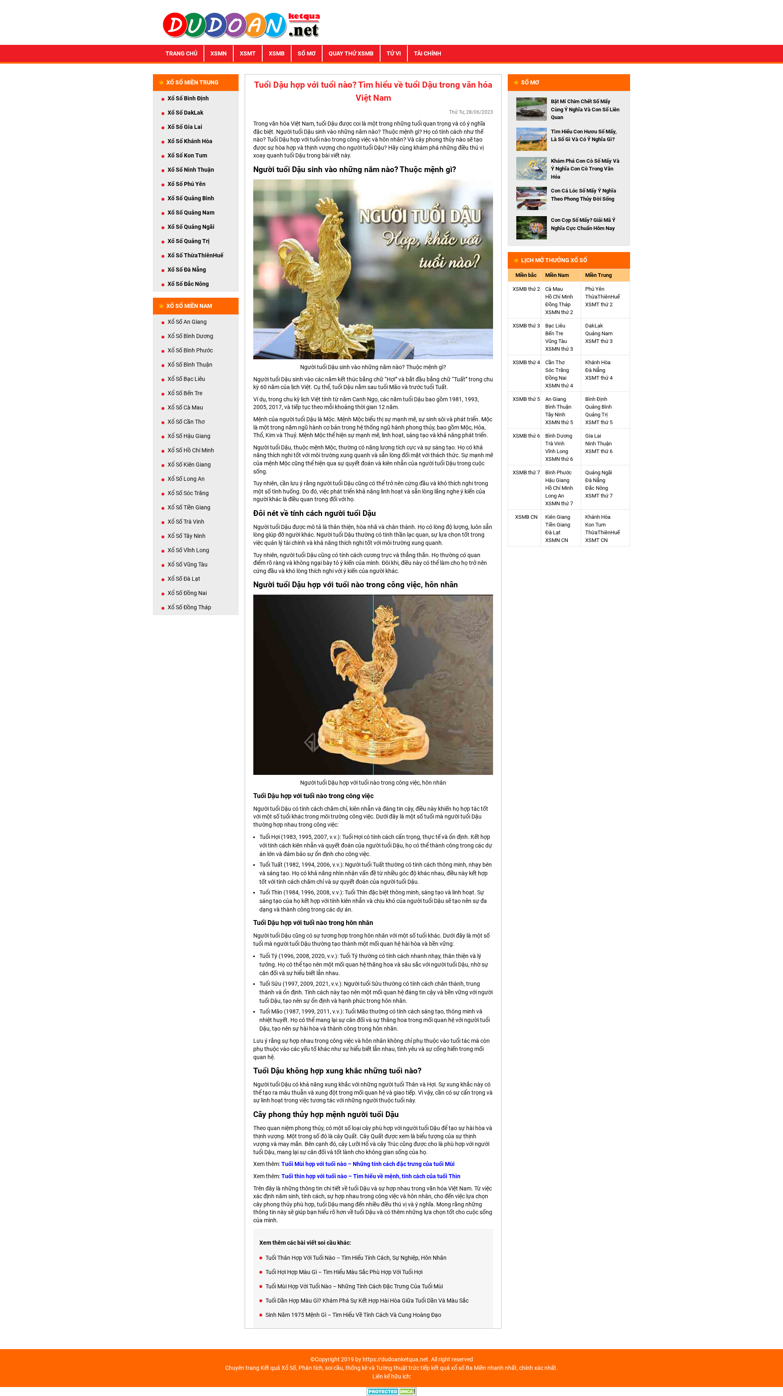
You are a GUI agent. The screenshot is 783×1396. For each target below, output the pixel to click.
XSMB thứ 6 (526, 436)
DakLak (594, 326)
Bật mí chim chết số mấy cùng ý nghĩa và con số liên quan (585, 109)
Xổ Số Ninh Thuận (191, 169)
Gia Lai (593, 436)
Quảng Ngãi (598, 472)
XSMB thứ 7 (526, 472)
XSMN (218, 53)
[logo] (241, 24)
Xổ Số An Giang (187, 322)
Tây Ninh (555, 414)
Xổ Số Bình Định (188, 98)
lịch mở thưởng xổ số (554, 260)
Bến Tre (554, 333)
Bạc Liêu (555, 326)
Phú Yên (594, 289)
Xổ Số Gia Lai (185, 127)
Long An (554, 496)
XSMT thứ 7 (599, 496)
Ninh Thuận (598, 443)
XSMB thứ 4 (526, 362)
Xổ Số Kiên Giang (189, 464)
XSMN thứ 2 (559, 312)
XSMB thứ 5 (526, 399)
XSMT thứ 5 (599, 422)
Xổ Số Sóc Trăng (188, 493)
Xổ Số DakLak (185, 112)
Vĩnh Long (556, 451)
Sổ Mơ (307, 53)
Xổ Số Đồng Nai (187, 593)
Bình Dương (558, 436)
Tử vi (394, 53)
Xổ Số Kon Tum (187, 155)
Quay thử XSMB (351, 53)
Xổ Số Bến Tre (185, 393)
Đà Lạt (552, 532)
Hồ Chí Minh (559, 297)
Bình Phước (558, 472)
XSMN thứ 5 (559, 422)
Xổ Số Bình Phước (190, 350)
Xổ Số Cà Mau (185, 407)
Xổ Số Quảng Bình (191, 198)
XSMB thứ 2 (526, 289)
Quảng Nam (599, 333)
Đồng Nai (555, 378)
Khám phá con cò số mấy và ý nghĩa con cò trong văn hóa (585, 169)
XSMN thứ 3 (559, 349)
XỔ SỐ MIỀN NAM (189, 306)
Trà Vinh (554, 443)
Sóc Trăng (557, 370)
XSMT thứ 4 (599, 378)
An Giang (555, 399)
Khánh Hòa (597, 362)
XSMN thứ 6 (559, 459)
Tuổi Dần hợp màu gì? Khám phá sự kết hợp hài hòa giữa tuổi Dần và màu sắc (367, 1300)
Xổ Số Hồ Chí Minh (191, 450)
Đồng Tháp (558, 304)
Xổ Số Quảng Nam (191, 212)
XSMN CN (556, 540)
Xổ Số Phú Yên (187, 184)
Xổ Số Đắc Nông (188, 284)
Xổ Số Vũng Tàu (188, 564)
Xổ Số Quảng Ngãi (191, 226)
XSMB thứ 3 (526, 326)
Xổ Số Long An (186, 479)
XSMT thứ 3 (599, 341)
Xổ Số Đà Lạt (184, 578)
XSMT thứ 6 (599, 451)
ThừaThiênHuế (602, 297)
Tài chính (427, 53)
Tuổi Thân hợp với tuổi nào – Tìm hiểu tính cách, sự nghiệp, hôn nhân (356, 1257)
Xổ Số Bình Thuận (190, 364)
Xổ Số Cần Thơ (186, 421)
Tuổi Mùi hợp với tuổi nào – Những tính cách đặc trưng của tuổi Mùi (368, 1164)
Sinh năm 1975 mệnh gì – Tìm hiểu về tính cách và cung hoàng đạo (353, 1315)
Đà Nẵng (595, 370)
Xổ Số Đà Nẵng (187, 269)
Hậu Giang (557, 480)
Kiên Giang (557, 517)
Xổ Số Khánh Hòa (190, 141)
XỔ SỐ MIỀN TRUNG (192, 82)
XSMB (277, 53)
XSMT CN (596, 540)
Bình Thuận (558, 407)
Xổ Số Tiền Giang (189, 507)
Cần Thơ (554, 362)
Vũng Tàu (556, 341)
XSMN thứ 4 (559, 386)
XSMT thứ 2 (599, 304)
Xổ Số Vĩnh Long (188, 550)
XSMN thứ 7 (559, 503)
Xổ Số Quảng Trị (189, 241)
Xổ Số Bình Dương (190, 336)
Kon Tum (595, 525)
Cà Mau (554, 289)
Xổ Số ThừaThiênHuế (195, 255)
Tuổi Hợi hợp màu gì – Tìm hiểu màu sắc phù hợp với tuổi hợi (343, 1272)
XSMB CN (526, 517)
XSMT (248, 53)
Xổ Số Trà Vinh (186, 521)
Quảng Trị (596, 414)
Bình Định (596, 399)
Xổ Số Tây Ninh (187, 536)
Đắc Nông (596, 488)
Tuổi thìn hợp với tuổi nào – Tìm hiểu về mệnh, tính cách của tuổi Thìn (370, 1176)
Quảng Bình (598, 407)
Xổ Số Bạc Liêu (186, 379)
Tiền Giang (557, 525)
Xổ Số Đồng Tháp (189, 607)
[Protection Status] (392, 1391)
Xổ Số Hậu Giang (189, 436)
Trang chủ (181, 53)
